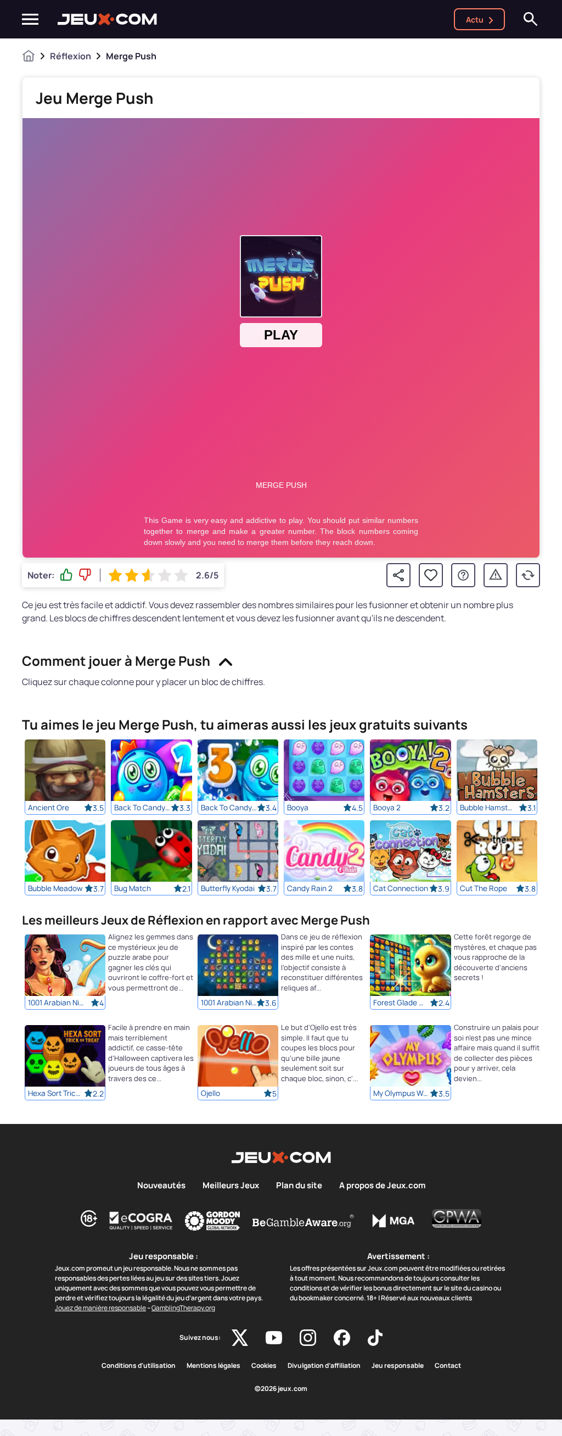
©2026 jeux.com (281, 1388)
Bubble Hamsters (488, 807)
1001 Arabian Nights (229, 1003)
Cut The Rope (483, 888)
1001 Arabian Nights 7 (56, 1003)
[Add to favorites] (430, 575)
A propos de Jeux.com (382, 1185)
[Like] (66, 575)
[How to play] (463, 575)
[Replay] (528, 575)
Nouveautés (161, 1185)
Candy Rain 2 (310, 888)
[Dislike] (85, 575)
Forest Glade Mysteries (401, 1003)
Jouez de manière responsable (100, 1307)
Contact (448, 1365)
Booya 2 (387, 807)
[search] (530, 19)
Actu (475, 19)
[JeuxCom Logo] (107, 19)
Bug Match (132, 888)
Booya (297, 807)
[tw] (240, 1337)
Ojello (210, 1094)
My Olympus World (401, 1094)
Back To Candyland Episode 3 (229, 807)
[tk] (375, 1337)
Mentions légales (213, 1365)
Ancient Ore (48, 807)
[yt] (274, 1337)
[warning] (495, 575)
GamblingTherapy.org (183, 1307)
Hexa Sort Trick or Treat (56, 1094)
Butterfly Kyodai (228, 888)
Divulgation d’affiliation (324, 1365)
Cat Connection (400, 888)
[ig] (308, 1337)
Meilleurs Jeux (231, 1185)
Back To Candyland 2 (142, 807)
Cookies (264, 1365)
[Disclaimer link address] (141, 1221)
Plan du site (299, 1185)
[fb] (342, 1337)
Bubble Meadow (55, 888)
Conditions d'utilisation (139, 1365)
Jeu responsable (398, 1365)
